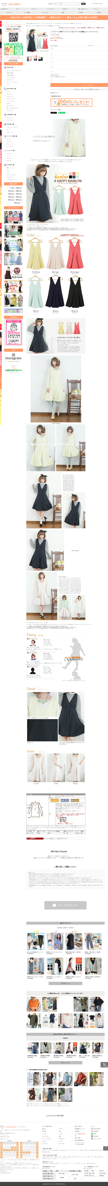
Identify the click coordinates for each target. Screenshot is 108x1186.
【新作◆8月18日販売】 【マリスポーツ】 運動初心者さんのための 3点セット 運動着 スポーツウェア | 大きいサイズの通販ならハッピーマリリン (71, 1055)
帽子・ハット (10, 168)
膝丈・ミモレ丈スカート (13, 108)
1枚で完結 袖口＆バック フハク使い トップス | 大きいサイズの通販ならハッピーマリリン (63, 976)
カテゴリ (9, 12)
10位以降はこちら (65, 983)
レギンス (53, 624)
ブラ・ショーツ (10, 144)
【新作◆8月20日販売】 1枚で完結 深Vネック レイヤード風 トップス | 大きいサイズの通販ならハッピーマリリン (45, 1055)
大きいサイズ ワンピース (40, 23)
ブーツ (8, 156)
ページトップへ (105, 1148)
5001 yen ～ (18, 203)
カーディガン (10, 80)
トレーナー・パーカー (12, 82)
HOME (27, 23)
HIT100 (99, 12)
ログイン (34, 9)
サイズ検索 (27, 12)
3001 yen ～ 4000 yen (15, 197)
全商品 (31, 1103)
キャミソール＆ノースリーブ (14, 70)
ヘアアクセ (42, 226)
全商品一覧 (32, 23)
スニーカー (9, 158)
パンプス (9, 153)
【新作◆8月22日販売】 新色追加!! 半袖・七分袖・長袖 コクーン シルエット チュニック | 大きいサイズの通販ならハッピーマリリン (32, 1055)
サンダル (9, 160)
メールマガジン (51, 9)
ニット (8, 84)
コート (8, 129)
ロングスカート (10, 105)
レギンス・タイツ (11, 98)
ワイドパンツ (10, 96)
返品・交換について (82, 9)
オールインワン (10, 120)
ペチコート (9, 141)
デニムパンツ (10, 94)
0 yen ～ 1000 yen (16, 188)
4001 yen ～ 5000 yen (15, 200)
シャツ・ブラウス (11, 77)
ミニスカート (10, 110)
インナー (9, 139)
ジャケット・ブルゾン (12, 127)
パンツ (8, 91)
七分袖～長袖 (10, 75)
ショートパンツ (10, 101)
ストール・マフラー (11, 175)
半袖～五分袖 (10, 73)
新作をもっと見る (65, 1062)
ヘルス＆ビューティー (12, 179)
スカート (9, 103)
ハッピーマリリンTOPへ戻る (55, 1115)
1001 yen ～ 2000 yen (15, 191)
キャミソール (10, 146)
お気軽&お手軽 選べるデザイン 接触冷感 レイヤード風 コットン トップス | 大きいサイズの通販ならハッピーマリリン (97, 1055)
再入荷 (81, 12)
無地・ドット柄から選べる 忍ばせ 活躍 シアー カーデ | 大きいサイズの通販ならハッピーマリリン (84, 1055)
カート (18, 9)
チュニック (9, 117)
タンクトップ (88, 624)
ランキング (45, 12)
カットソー (33, 226)
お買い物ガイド (4, 9)
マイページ (96, 9)
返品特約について (54, 92)
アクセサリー (10, 177)
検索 (83, 3)
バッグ (8, 172)
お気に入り (65, 9)
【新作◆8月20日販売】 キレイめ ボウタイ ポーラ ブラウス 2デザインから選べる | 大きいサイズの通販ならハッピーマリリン (58, 1055)
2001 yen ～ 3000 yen (15, 194)
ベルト (8, 170)
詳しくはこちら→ (46, 1152)
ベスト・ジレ (10, 132)
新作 (63, 12)
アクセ (40, 624)
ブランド (31, 1105)
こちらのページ (73, 659)
